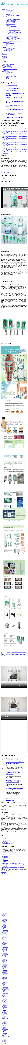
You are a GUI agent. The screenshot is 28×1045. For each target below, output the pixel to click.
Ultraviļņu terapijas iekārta (14, 30)
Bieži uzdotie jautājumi (8, 34)
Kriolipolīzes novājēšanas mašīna (13, 22)
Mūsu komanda (9, 13)
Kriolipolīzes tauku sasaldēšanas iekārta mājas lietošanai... (15, 762)
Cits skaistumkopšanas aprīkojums (13, 33)
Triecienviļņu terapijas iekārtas (15, 28)
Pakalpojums (6, 42)
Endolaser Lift (4, 864)
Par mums (5, 9)
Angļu (8, 53)
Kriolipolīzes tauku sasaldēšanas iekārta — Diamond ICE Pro (15, 789)
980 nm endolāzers (7, 66)
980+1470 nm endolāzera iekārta (13, 18)
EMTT (10, 27)
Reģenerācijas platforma (13, 88)
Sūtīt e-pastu (3, 872)
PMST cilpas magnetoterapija (15, 32)
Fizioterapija (8, 25)
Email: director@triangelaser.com (10, 854)
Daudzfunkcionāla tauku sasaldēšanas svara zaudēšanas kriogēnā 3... (14, 772)
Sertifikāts (8, 14)
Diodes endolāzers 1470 (12, 864)
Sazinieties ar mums (7, 50)
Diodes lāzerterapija (13, 26)
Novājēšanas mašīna (10, 24)
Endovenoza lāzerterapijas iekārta (16, 867)
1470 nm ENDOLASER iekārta (13, 19)
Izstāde (7, 44)
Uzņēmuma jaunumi (10, 48)
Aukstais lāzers (12, 31)
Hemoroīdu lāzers (13, 866)
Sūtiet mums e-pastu (5, 172)
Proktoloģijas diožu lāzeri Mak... (15, 117)
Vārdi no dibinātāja (10, 11)
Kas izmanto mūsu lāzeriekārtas (13, 45)
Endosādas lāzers (21, 864)
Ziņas (4, 47)
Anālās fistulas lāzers (21, 866)
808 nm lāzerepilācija (10, 21)
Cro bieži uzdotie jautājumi (12, 39)
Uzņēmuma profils (10, 10)
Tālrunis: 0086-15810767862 (9, 852)
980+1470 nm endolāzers (8, 64)
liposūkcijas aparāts (5, 866)
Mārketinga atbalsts (10, 43)
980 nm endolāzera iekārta (11, 20)
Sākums (5, 56)
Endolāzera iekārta (4, 863)
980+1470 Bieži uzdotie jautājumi (13, 38)
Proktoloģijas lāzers (5, 867)
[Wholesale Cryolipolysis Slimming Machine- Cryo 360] (15, 130)
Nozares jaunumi (9, 49)
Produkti (5, 16)
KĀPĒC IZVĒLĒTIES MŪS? (12, 15)
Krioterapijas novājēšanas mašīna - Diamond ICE (13, 781)
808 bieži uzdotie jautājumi (12, 36)
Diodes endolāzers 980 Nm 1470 (16, 863)
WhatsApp (3, 873)
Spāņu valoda (3, 53)
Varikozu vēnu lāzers (5, 868)
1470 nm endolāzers (7, 65)
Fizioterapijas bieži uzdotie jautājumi (14, 41)
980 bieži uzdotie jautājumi (12, 37)
